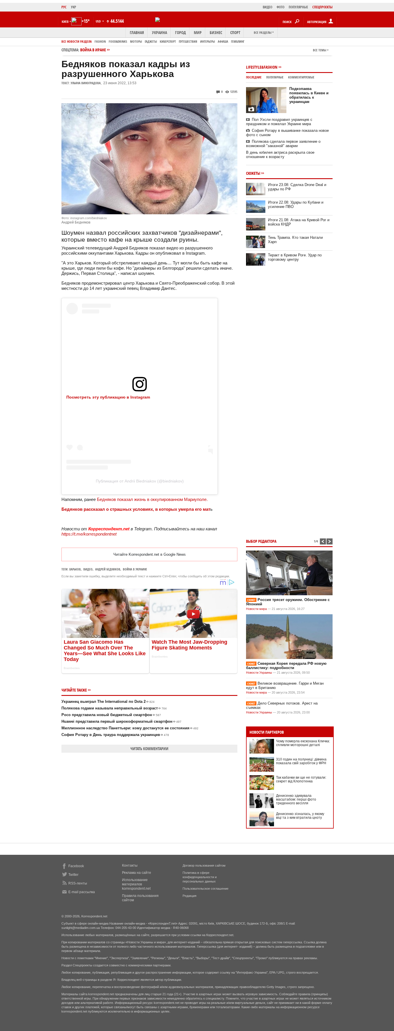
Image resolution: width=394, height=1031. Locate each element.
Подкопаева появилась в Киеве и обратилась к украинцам (309, 95)
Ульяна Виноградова (86, 83)
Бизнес (216, 32)
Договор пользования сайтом (204, 865)
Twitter (73, 875)
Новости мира (256, 609)
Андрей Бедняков (107, 569)
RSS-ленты (77, 883)
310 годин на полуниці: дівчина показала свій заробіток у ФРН (301, 761)
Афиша (223, 41)
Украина (159, 32)
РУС (64, 7)
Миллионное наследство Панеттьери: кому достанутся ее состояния (129, 728)
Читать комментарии (149, 748)
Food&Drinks (118, 41)
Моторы (136, 41)
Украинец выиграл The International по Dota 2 (108, 701)
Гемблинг (237, 41)
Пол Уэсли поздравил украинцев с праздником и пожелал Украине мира (279, 121)
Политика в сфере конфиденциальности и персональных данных (200, 877)
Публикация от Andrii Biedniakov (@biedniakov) (140, 481)
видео (88, 569)
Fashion (100, 41)
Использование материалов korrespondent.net (136, 884)
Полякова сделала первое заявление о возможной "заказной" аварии (283, 143)
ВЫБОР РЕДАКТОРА (261, 541)
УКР (73, 7)
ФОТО (280, 7)
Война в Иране (93, 49)
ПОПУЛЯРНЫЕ (298, 7)
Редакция (189, 895)
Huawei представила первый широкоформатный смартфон (121, 721)
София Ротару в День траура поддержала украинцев (115, 735)
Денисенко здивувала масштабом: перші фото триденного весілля (296, 799)
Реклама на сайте (136, 873)
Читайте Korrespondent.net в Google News (149, 554)
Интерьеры (207, 41)
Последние (254, 77)
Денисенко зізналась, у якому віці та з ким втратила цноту (300, 816)
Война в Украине (135, 569)
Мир (198, 32)
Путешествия (188, 41)
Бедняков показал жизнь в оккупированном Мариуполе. (152, 499)
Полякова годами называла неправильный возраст (114, 708)
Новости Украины (259, 672)
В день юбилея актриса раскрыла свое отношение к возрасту (280, 154)
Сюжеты (253, 173)
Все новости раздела (76, 41)
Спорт (235, 32)
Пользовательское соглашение (205, 888)
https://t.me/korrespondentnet (89, 534)
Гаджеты (151, 41)
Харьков (75, 569)
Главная (137, 32)
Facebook (76, 866)
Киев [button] (65, 21)
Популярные (275, 77)
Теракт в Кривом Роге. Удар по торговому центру (295, 257)
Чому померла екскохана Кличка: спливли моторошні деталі (303, 743)
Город (180, 32)
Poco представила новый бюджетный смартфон (111, 715)
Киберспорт (168, 41)
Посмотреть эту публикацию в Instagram (108, 397)
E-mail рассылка (81, 892)
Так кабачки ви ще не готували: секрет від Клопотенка (301, 779)
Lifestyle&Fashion (261, 67)
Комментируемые (301, 77)
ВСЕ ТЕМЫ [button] (319, 50)
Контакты (130, 865)
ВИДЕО (267, 7)
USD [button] (99, 21)
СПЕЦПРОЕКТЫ (322, 7)
